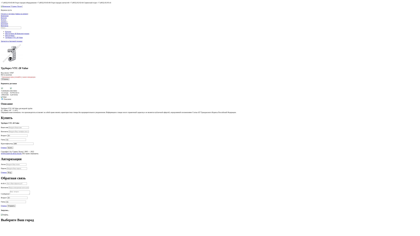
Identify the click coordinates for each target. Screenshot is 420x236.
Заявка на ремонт (21, 14)
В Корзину (5, 79)
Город (3, 140)
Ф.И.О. (4, 183)
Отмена (4, 148)
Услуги (3, 20)
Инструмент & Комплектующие (17, 34)
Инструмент (9, 35)
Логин (3, 164)
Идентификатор (7, 144)
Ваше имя (5, 127)
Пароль (4, 168)
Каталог (4, 18)
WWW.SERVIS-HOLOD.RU (11, 153)
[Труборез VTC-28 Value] (12, 63)
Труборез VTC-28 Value (14, 37)
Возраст (4, 135)
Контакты (4, 26)
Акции (4, 22)
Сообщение (5, 194)
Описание (7, 99)
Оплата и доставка (8, 14)
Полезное (4, 24)
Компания (4, 16)
